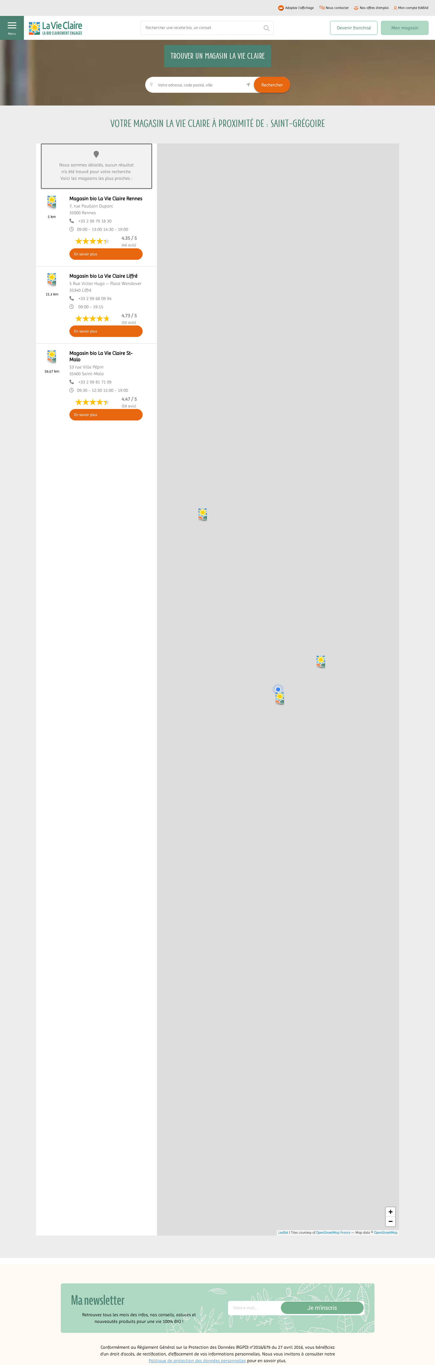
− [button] (391, 1221)
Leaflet (283, 1232)
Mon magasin (404, 27)
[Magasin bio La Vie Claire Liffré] (320, 661)
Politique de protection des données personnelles (197, 1360)
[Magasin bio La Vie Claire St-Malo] (202, 514)
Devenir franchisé (354, 27)
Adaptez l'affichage (299, 8)
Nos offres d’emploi (374, 8)
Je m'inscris (322, 1307)
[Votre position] (278, 689)
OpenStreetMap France (333, 1232)
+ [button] (391, 1212)
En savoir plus (85, 254)
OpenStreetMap (385, 1232)
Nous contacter (337, 8)
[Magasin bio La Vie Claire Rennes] (279, 698)
